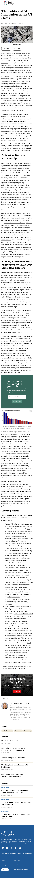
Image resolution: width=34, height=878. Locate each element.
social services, (6, 240)
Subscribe (17, 401)
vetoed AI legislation (11, 633)
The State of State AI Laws (11, 741)
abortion (14, 237)
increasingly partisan (15, 220)
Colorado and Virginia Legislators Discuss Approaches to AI (14, 775)
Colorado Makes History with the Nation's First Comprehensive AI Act (15, 749)
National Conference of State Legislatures (18, 223)
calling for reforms (13, 597)
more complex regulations (12, 197)
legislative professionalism (18, 166)
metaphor (4, 63)
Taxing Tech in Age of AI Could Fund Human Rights (15, 815)
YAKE (7, 297)
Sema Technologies (18, 292)
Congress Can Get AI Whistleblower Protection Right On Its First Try (15, 791)
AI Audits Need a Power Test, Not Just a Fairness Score (16, 803)
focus (23, 249)
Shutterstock (17, 44)
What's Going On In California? (13, 758)
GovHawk (4, 294)
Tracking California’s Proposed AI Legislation (14, 766)
